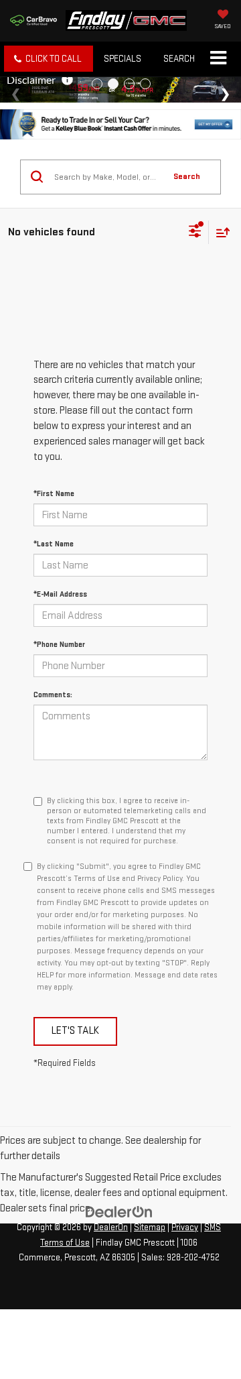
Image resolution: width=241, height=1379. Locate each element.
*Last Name (53, 544)
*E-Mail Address (60, 594)
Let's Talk (75, 1030)
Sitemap (149, 1227)
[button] (48, 59)
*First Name (53, 494)
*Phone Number (59, 645)
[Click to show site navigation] (218, 59)
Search (186, 176)
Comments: (52, 695)
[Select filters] (195, 232)
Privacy (184, 1227)
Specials (122, 58)
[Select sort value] (219, 232)
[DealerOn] (119, 1211)
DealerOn (111, 1227)
